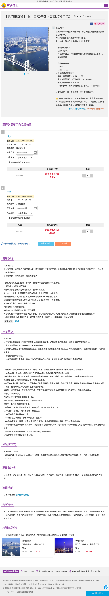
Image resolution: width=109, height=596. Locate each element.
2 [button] (28, 74)
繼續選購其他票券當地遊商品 (17, 244)
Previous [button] (7, 49)
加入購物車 (46, 243)
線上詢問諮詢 (106, 587)
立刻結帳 (63, 243)
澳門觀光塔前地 (22, 495)
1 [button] (24, 74)
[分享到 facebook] (91, 23)
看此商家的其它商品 (77, 109)
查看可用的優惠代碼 (95, 109)
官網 (17, 321)
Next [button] (45, 49)
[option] (26, 49)
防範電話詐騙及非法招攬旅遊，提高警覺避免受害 (54, 1)
